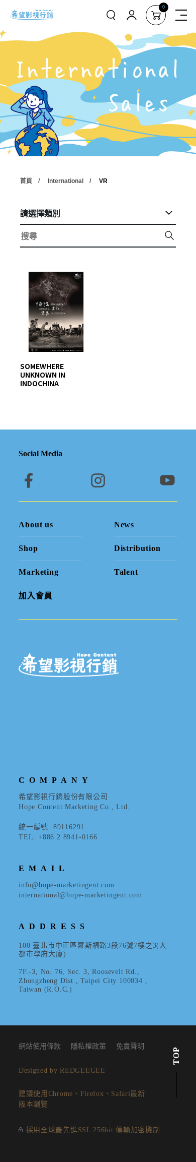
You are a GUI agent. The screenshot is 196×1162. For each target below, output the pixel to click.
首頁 (26, 181)
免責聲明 (130, 1046)
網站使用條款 (40, 1046)
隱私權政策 (88, 1046)
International (65, 181)
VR (103, 181)
